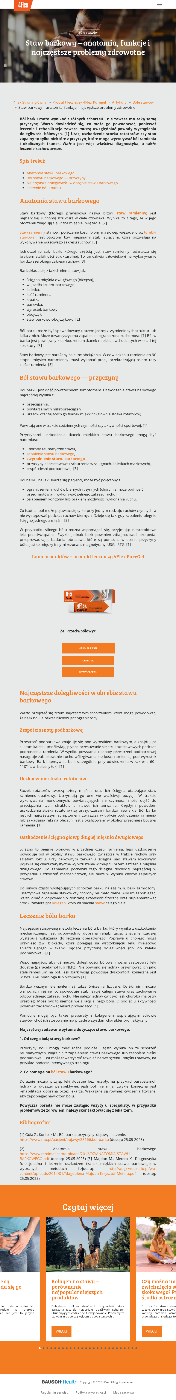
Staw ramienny (32, 232)
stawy (100, 902)
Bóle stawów (88, 33)
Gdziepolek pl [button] (88, 672)
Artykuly (119, 102)
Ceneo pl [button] (88, 660)
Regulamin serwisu (54, 1392)
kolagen (59, 902)
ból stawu (60, 1072)
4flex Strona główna (30, 102)
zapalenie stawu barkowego (50, 453)
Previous (4, 1269)
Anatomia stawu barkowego (50, 172)
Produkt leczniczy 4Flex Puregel (79, 102)
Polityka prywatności (91, 1392)
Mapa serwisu (123, 1392)
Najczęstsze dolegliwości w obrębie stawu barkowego (72, 182)
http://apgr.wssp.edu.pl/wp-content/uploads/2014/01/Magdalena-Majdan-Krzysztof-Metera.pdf (88, 1171)
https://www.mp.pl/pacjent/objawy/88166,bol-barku (64, 1139)
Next (172, 1269)
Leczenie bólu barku (44, 187)
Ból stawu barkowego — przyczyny (56, 177)
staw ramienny (131, 213)
